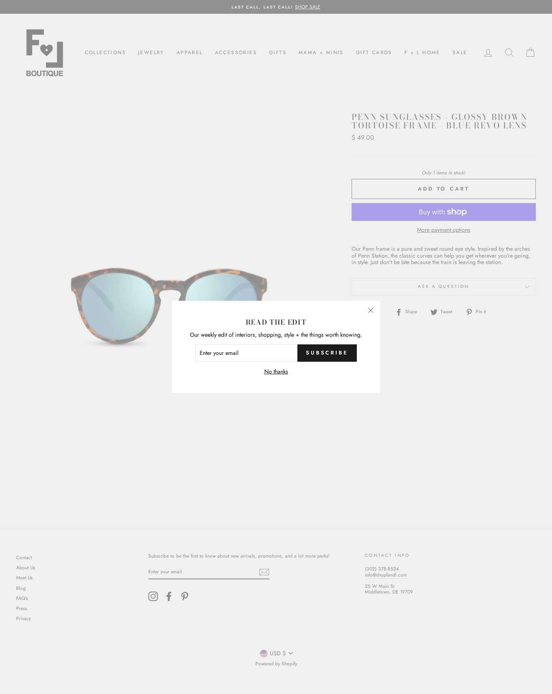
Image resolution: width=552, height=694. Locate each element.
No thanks (276, 371)
